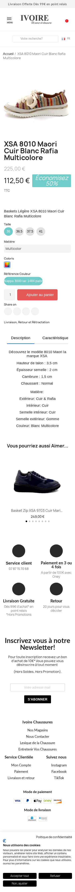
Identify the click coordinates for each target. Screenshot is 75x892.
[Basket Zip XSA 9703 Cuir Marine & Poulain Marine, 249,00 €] (37, 487)
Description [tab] (20, 338)
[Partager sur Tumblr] (35, 311)
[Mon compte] (6, 38)
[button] (64, 19)
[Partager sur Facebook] (8, 311)
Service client (19, 563)
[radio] (8, 231)
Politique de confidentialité (54, 837)
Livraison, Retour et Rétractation (27, 322)
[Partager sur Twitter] (17, 311)
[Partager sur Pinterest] (26, 311)
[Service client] (18, 550)
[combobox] (35, 38)
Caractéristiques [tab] (56, 338)
